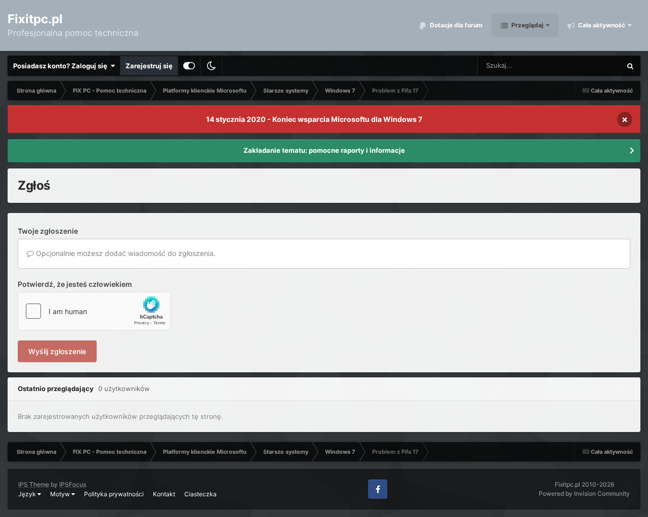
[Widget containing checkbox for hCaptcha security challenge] (94, 311)
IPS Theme (33, 484)
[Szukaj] (630, 65)
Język (27, 494)
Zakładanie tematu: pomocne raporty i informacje (324, 150)
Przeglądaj (526, 25)
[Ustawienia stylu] (189, 65)
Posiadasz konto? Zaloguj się (61, 66)
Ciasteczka (200, 494)
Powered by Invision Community (584, 493)
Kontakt (164, 494)
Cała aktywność (601, 25)
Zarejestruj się (149, 66)
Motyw (60, 494)
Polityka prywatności (114, 494)
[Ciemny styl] (211, 65)
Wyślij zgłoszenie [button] (57, 351)
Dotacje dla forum (455, 25)
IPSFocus (72, 484)
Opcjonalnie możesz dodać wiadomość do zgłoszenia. (125, 253)
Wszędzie (593, 65)
